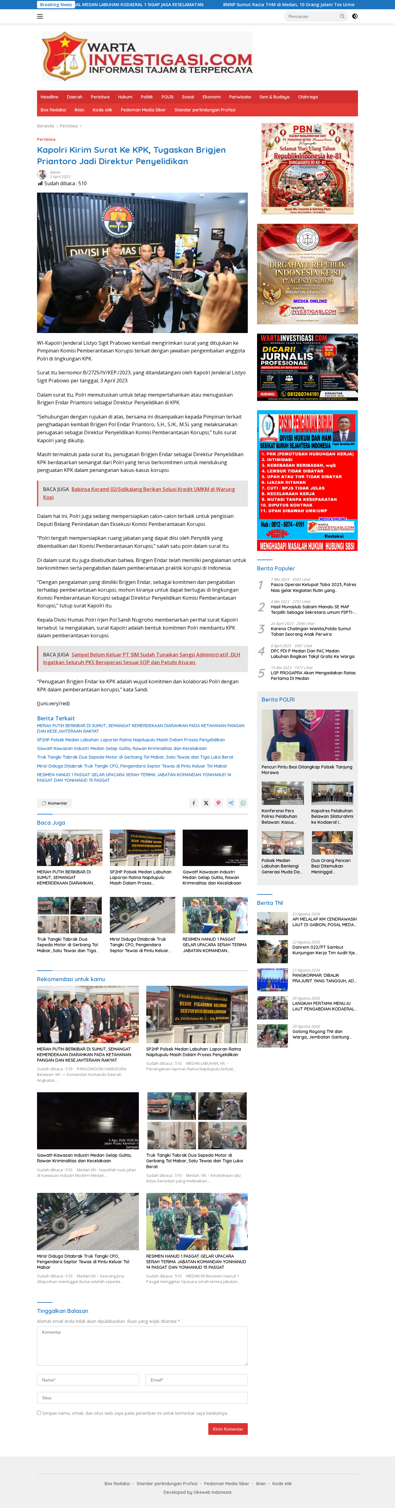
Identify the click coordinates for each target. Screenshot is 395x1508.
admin (55, 172)
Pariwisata (240, 97)
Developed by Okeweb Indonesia (197, 1492)
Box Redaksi (53, 110)
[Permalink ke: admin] (42, 174)
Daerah (74, 97)
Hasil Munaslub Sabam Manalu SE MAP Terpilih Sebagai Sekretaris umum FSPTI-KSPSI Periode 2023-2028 (312, 609)
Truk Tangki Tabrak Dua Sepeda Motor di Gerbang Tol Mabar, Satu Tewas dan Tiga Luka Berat (135, 757)
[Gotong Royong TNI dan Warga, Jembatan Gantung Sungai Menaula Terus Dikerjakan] (272, 1036)
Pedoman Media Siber (143, 110)
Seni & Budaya (274, 97)
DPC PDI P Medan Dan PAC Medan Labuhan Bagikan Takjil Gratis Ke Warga (313, 653)
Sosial (188, 97)
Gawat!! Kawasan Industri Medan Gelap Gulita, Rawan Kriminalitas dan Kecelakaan (122, 748)
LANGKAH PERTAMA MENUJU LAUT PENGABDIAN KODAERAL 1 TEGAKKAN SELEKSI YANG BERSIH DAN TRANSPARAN (325, 1006)
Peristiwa (100, 97)
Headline (49, 97)
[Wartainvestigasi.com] (146, 56)
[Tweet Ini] (206, 803)
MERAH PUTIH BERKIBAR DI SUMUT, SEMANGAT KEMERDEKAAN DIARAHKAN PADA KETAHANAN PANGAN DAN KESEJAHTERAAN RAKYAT (140, 728)
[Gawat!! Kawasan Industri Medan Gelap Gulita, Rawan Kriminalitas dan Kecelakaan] (215, 848)
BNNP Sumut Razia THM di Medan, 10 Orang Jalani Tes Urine (209, 4)
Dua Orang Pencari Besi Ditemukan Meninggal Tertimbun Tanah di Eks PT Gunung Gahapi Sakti (331, 866)
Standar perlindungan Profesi (205, 110)
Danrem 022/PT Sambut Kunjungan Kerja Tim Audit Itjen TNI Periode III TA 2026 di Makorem (325, 950)
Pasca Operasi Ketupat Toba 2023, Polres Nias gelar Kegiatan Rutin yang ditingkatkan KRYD (313, 587)
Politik (147, 97)
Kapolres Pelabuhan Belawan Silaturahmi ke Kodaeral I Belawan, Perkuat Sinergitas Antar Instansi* (332, 816)
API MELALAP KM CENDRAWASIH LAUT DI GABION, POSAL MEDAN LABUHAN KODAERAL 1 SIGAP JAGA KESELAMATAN (325, 921)
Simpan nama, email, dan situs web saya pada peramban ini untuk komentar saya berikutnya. (135, 1413)
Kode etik (102, 110)
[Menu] (41, 16)
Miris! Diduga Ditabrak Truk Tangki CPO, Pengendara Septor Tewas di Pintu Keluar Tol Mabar (132, 766)
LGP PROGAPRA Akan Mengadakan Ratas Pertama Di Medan (313, 675)
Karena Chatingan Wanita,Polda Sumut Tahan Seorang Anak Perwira (311, 631)
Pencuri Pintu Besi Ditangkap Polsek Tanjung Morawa (307, 769)
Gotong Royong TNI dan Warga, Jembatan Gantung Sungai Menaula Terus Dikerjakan (321, 1034)
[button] (342, 16)
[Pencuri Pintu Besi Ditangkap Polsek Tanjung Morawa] (307, 735)
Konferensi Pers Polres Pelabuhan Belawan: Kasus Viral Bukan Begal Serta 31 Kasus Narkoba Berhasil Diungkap (280, 816)
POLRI (167, 97)
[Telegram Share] (230, 803)
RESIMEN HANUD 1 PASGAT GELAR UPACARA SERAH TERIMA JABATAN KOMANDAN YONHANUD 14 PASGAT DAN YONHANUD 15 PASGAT (134, 777)
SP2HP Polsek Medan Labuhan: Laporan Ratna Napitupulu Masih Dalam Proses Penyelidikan (131, 740)
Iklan (79, 110)
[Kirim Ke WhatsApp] (243, 803)
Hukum (125, 97)
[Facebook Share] (193, 803)
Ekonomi (212, 97)
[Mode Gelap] (355, 16)
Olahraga (308, 97)
